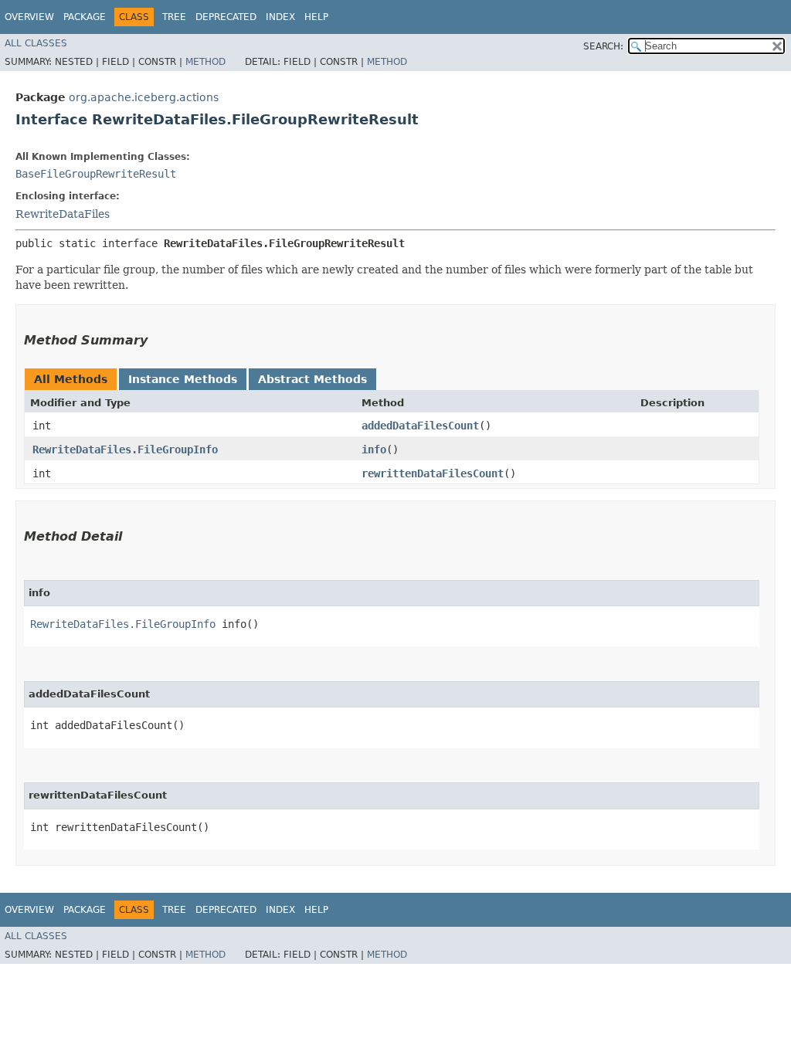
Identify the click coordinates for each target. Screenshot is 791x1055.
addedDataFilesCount (420, 425)
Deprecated (225, 17)
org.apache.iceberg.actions (144, 97)
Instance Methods (182, 379)
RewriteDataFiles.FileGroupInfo (125, 449)
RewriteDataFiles (62, 214)
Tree (174, 17)
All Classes (36, 43)
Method (205, 61)
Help (316, 17)
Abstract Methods (312, 379)
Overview (29, 17)
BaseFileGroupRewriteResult (95, 174)
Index (280, 17)
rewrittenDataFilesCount (433, 473)
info (374, 449)
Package (84, 17)
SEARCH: (603, 46)
